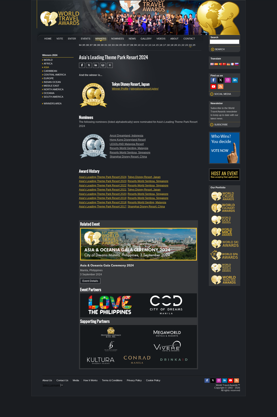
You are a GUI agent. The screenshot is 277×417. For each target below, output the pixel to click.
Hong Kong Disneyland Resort (128, 139)
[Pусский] (236, 64)
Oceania (49, 93)
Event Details (90, 280)
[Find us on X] (220, 80)
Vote (59, 38)
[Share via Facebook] (82, 65)
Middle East (51, 85)
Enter (72, 38)
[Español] (216, 64)
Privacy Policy (134, 380)
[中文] (224, 64)
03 (113, 45)
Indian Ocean (52, 82)
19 (172, 45)
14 (153, 45)
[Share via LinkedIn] (95, 65)
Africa (48, 63)
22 (183, 45)
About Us (47, 380)
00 (102, 45)
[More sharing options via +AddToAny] (110, 65)
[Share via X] (89, 65)
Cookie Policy (153, 380)
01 (106, 45)
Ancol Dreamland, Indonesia (126, 135)
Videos (160, 38)
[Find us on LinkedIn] (235, 80)
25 (194, 45)
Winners (100, 38)
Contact (189, 38)
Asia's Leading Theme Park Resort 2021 (102, 189)
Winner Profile (120, 88)
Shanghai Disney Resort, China (128, 156)
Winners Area (52, 103)
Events (85, 38)
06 (124, 45)
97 (91, 45)
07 (128, 45)
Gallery (146, 38)
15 (157, 45)
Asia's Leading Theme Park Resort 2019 (102, 198)
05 (120, 45)
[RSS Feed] (220, 86)
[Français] (232, 64)
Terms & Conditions (112, 380)
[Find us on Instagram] (227, 80)
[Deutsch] (228, 64)
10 (139, 45)
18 (168, 45)
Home (48, 38)
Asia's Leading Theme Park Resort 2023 (102, 181)
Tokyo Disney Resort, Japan (144, 177)
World (48, 60)
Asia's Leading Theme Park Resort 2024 (102, 177)
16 (161, 45)
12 (146, 45)
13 (150, 45)
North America (53, 89)
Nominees (117, 38)
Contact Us (62, 380)
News (132, 38)
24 (190, 45)
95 (84, 45)
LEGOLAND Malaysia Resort (127, 144)
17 (164, 45)
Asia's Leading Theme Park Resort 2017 (102, 206)
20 (175, 45)
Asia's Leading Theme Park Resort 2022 (102, 185)
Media (76, 380)
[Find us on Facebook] (213, 80)
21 (179, 45)
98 (95, 45)
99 (98, 45)
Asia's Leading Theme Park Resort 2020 (102, 193)
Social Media (222, 94)
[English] (212, 64)
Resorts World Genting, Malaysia (129, 148)
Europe (49, 78)
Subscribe (221, 124)
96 (87, 45)
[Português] (220, 64)
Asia (46, 67)
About (174, 38)
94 (80, 45)
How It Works (90, 380)
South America (53, 96)
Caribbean (50, 71)
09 (135, 45)
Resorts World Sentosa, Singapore (130, 152)
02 (109, 45)
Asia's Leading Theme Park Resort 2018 (102, 202)
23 (186, 45)
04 (117, 45)
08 (131, 45)
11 (143, 45)
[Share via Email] (103, 65)
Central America (55, 74)
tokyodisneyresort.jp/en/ (144, 88)
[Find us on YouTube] (213, 86)
